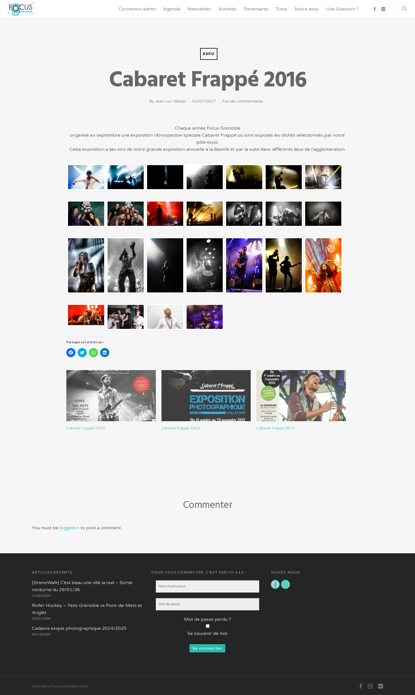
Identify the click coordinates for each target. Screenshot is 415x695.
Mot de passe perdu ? (207, 619)
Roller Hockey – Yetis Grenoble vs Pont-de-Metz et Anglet (87, 609)
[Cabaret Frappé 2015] (111, 395)
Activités (227, 9)
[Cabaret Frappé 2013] (301, 395)
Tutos (281, 9)
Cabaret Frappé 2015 (85, 428)
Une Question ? (342, 9)
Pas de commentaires (242, 101)
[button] (86, 180)
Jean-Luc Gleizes (170, 101)
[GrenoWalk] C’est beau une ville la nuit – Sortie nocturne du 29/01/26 (82, 586)
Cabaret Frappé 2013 (275, 428)
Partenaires (256, 9)
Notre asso (306, 9)
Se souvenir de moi (207, 633)
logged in (69, 528)
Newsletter (199, 9)
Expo (209, 54)
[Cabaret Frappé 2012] (206, 395)
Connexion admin (137, 9)
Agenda (171, 9)
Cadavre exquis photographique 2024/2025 (79, 628)
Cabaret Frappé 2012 (180, 428)
